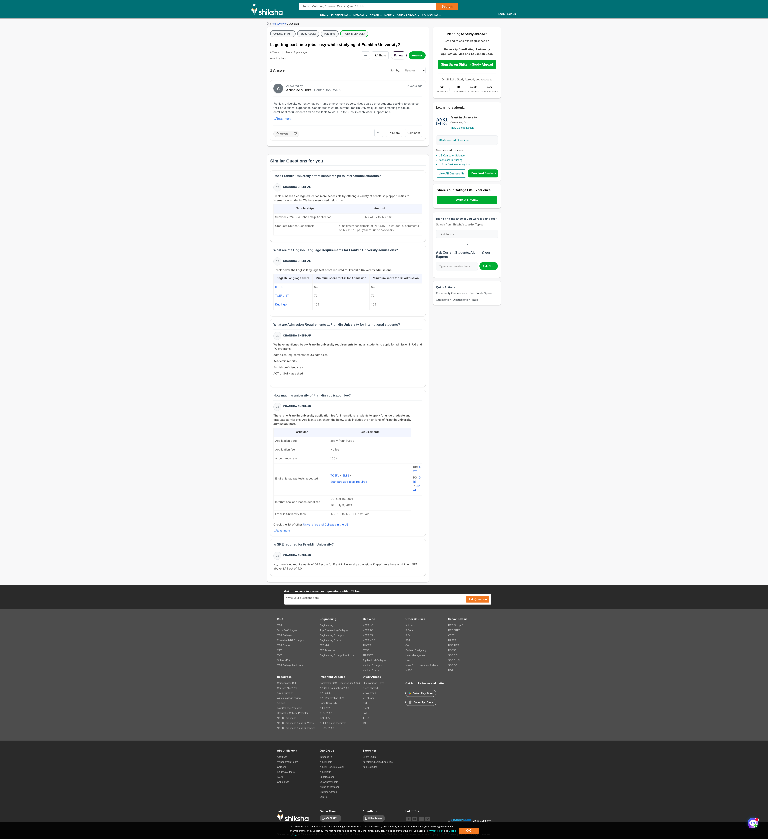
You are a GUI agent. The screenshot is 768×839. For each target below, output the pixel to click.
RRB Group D (455, 625)
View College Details (462, 127)
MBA (279, 625)
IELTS (279, 286)
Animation (410, 625)
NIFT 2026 (325, 708)
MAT (279, 655)
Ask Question (477, 599)
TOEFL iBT (282, 295)
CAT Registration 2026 (332, 698)
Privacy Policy (435, 830)
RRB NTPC (454, 630)
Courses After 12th (287, 688)
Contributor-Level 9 (327, 90)
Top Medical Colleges (374, 660)
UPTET (452, 640)
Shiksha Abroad (328, 792)
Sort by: (395, 70)
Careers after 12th (287, 683)
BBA (407, 640)
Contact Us (283, 782)
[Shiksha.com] (268, 9)
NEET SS (368, 635)
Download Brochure (483, 173)
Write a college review (289, 698)
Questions (442, 299)
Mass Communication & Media (422, 665)
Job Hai (324, 797)
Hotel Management (415, 655)
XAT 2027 (325, 718)
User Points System (481, 293)
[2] (752, 822)
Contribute (370, 811)
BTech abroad (370, 688)
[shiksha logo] (294, 816)
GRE (365, 703)
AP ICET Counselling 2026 (334, 688)
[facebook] (421, 819)
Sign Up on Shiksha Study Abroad (467, 64)
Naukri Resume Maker (332, 767)
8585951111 (332, 818)
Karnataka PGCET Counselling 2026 (340, 683)
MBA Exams (283, 645)
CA (407, 645)
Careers (281, 767)
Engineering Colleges (332, 635)
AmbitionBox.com (329, 787)
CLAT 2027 (326, 713)
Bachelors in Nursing (450, 159)
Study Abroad (308, 33)
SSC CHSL (454, 660)
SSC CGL (453, 655)
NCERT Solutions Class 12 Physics (296, 728)
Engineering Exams (330, 640)
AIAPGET (368, 655)
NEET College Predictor (333, 723)
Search (447, 6)
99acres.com (327, 777)
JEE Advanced (328, 650)
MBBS (408, 670)
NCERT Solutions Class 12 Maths (295, 723)
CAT (279, 650)
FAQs (280, 777)
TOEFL (334, 475)
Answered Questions (454, 140)
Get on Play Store (423, 693)
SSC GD (452, 665)
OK (468, 830)
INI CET (367, 645)
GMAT (366, 708)
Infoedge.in (326, 757)
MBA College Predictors (290, 665)
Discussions (460, 299)
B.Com (409, 630)
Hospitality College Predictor (292, 713)
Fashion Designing (415, 650)
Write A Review (467, 200)
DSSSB (452, 650)
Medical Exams (371, 670)
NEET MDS (369, 640)
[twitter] (427, 819)
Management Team (287, 762)
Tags (475, 299)
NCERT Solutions (286, 718)
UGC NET (453, 645)
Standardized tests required (348, 481)
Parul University (328, 703)
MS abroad (369, 698)
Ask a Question (285, 693)
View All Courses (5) (451, 173)
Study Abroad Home (373, 683)
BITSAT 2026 (327, 728)
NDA (450, 670)
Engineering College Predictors (337, 655)
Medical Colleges (372, 665)
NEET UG (368, 625)
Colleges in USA (282, 33)
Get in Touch (328, 811)
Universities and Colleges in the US (325, 524)
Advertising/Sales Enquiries (378, 762)
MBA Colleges (284, 635)
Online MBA (283, 660)
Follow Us (412, 811)
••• (365, 55)
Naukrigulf (325, 772)
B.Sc (407, 635)
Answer (417, 55)
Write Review (375, 818)
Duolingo (281, 304)
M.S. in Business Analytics (454, 164)
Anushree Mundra (299, 90)
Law (407, 660)
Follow (398, 55)
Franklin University (354, 33)
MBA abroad (369, 693)
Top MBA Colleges (287, 630)
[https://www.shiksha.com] (268, 23)
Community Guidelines (450, 293)
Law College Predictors (289, 708)
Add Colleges (370, 767)
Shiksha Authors (286, 772)
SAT (365, 713)
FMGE (366, 650)
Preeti (284, 58)
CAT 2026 (325, 693)
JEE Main (325, 645)
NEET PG (368, 630)
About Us (282, 757)
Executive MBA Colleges (290, 640)
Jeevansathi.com (329, 782)
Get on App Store (423, 702)
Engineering (326, 625)
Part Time (329, 33)
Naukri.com (326, 762)
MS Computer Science (451, 155)
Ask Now (489, 266)
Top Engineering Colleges (334, 630)
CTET (451, 635)
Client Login (369, 757)
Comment (413, 132)
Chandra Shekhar (297, 186)
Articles (281, 703)
